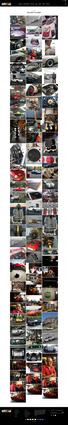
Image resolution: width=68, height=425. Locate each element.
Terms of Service (28, 413)
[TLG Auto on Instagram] (53, 415)
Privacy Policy (27, 411)
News (26, 410)
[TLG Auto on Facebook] (51, 415)
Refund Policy (27, 414)
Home (34, 10)
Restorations (17, 411)
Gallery (16, 413)
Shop (16, 414)
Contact (26, 416)
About (16, 416)
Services (16, 410)
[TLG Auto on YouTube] (55, 415)
